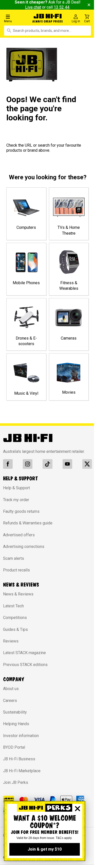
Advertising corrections (23, 546)
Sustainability (15, 712)
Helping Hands (16, 723)
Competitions (15, 617)
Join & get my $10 (45, 849)
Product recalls (16, 570)
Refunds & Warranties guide (27, 523)
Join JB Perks (15, 782)
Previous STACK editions (25, 664)
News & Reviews (18, 594)
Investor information (21, 735)
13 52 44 (61, 7)
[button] (16, 18)
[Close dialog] (77, 809)
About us (11, 688)
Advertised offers (19, 535)
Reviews (10, 641)
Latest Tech (13, 606)
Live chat (33, 7)
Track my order (16, 499)
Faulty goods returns (21, 511)
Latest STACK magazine (24, 652)
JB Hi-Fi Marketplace (22, 770)
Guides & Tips (15, 629)
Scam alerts (13, 558)
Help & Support (16, 487)
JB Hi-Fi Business (19, 759)
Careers (10, 700)
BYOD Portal (14, 747)
